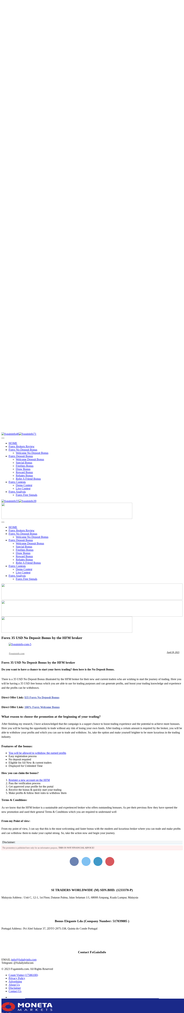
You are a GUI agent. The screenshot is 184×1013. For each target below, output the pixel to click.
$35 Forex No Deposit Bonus (41, 697)
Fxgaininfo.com (16, 653)
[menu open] (2, 522)
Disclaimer (15, 987)
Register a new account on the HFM (29, 780)
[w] (92, 598)
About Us (14, 984)
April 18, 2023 (173, 652)
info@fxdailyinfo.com (23, 959)
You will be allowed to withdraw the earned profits (37, 752)
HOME (13, 443)
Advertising (15, 981)
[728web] (92, 615)
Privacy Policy (17, 978)
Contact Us (15, 991)
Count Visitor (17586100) (23, 975)
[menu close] (2, 438)
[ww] (66, 517)
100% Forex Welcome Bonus (42, 707)
